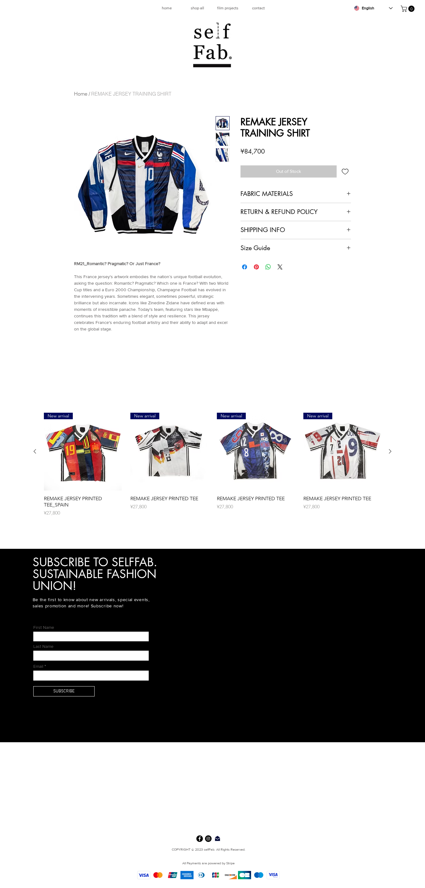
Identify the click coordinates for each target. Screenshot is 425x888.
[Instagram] (208, 838)
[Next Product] (390, 451)
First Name (43, 627)
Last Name (43, 646)
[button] (408, 9)
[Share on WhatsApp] (268, 267)
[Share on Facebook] (244, 267)
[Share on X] (280, 267)
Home (80, 94)
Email (38, 666)
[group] (212, 467)
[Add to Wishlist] (345, 171)
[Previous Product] (35, 451)
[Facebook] (199, 838)
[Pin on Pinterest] (256, 267)
